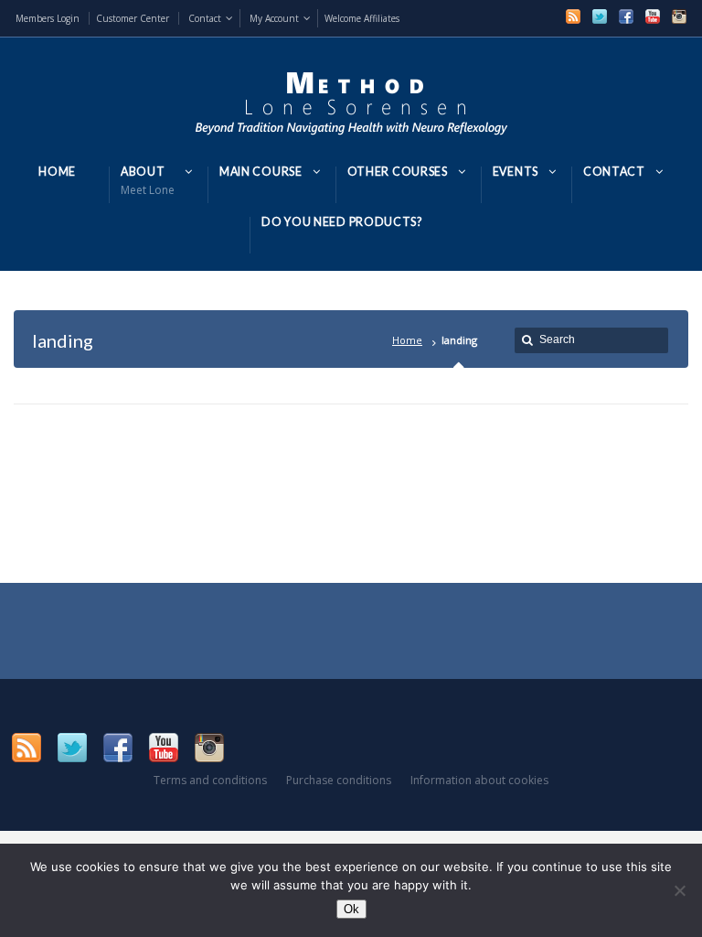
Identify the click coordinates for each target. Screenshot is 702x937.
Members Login (48, 18)
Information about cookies (479, 780)
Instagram (679, 16)
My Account (274, 18)
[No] (679, 890)
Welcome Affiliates (361, 18)
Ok (351, 909)
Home (407, 340)
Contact (204, 18)
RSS (573, 16)
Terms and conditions (210, 780)
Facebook (626, 16)
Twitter (599, 16)
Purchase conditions (338, 780)
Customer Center (132, 18)
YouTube (652, 16)
